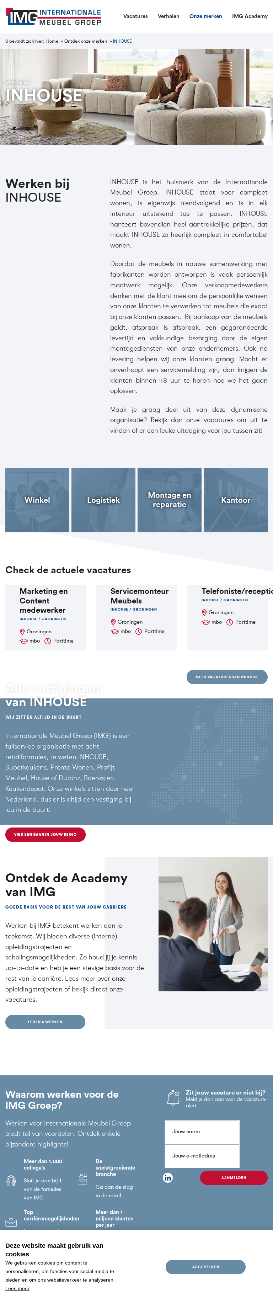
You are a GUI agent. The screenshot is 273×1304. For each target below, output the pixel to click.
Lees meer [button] (17, 1288)
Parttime (63, 641)
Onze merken (205, 16)
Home (52, 41)
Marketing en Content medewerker (44, 600)
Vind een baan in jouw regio (45, 834)
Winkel (37, 500)
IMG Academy (250, 16)
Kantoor (236, 500)
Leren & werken (45, 1022)
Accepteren (205, 1267)
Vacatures (135, 16)
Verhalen (169, 16)
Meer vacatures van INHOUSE (227, 677)
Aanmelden (233, 1178)
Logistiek (103, 500)
